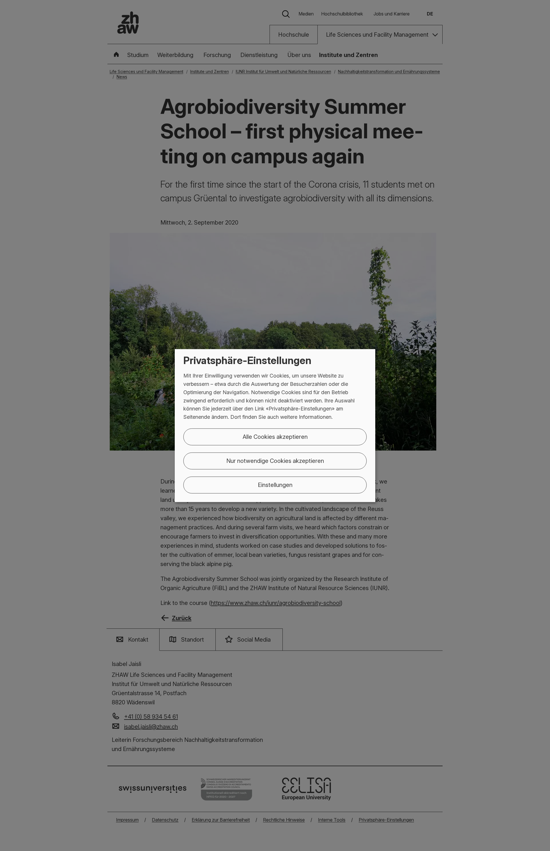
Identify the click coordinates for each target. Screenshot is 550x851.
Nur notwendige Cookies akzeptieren (275, 460)
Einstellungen (275, 484)
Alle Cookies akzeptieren (275, 436)
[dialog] (275, 425)
